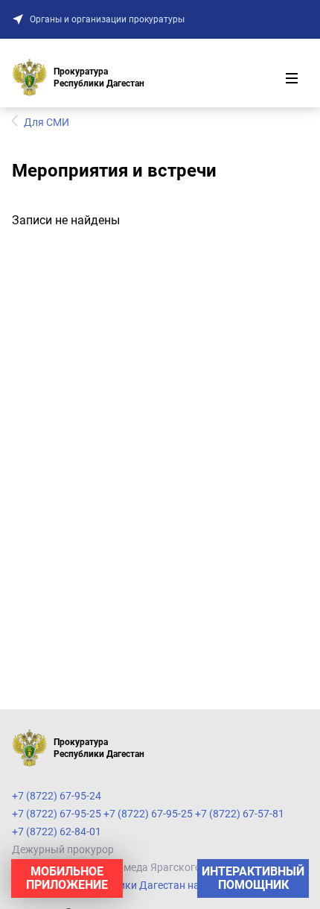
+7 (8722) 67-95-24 (56, 796)
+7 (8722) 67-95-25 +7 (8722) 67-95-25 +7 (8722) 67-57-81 (148, 814)
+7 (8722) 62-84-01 (56, 831)
